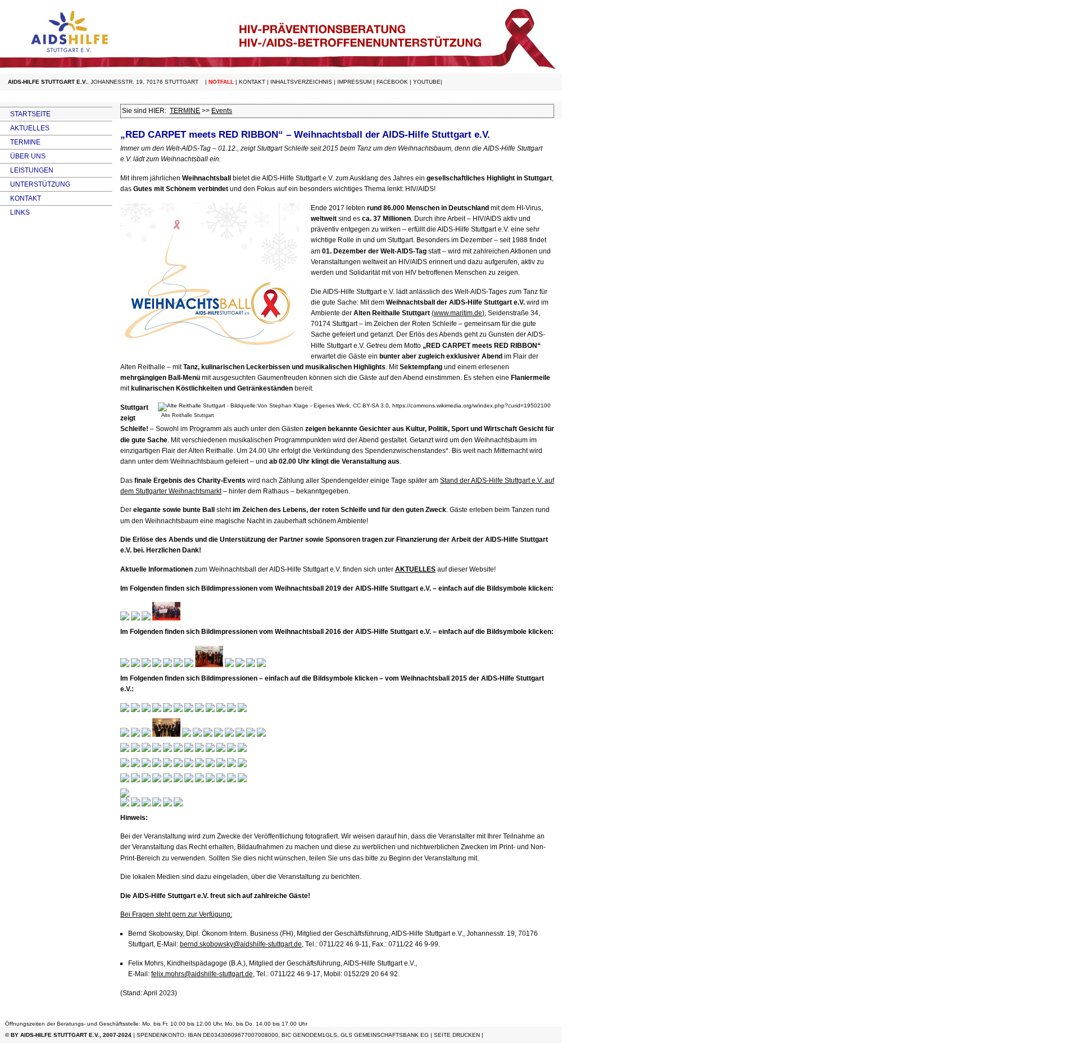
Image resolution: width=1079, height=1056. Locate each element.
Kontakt (252, 82)
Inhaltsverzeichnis (301, 82)
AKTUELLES (24, 128)
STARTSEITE (25, 114)
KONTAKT (20, 198)
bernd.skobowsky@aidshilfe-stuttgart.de (241, 944)
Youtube (427, 82)
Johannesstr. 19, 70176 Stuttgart (144, 82)
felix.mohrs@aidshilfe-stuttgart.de (202, 974)
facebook (392, 82)
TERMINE (20, 142)
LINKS (15, 212)
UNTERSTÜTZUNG (35, 184)
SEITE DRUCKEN (457, 1035)
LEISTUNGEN (26, 170)
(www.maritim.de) (458, 313)
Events (221, 111)
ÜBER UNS (23, 156)
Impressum (354, 82)
